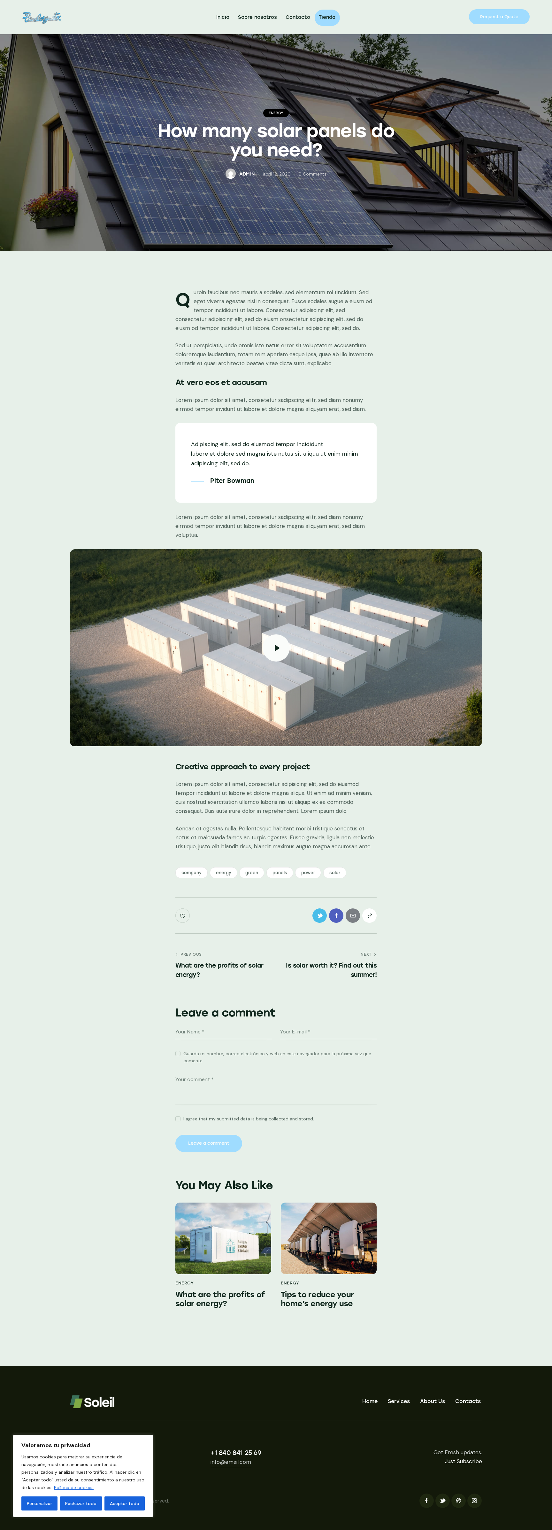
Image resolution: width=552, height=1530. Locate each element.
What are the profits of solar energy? (220, 1299)
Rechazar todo (80, 1503)
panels (279, 872)
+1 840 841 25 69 (236, 1452)
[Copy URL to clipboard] (369, 915)
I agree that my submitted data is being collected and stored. (248, 1119)
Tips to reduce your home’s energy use (317, 1299)
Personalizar (39, 1503)
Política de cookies (74, 1487)
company (191, 872)
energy (223, 872)
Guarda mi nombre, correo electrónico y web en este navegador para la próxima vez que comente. (277, 1057)
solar (334, 872)
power (308, 872)
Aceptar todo (124, 1503)
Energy (276, 113)
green (251, 872)
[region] (83, 1476)
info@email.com (231, 1461)
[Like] (183, 915)
